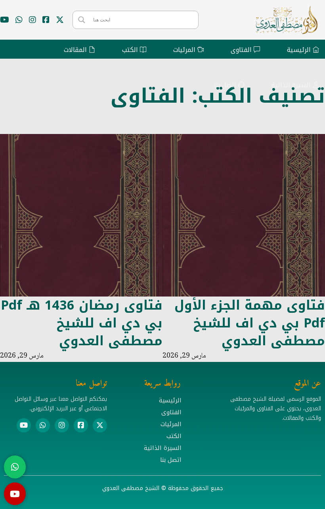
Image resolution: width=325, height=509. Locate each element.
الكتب (174, 436)
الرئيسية (170, 400)
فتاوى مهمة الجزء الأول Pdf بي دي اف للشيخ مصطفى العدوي (249, 323)
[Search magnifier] (81, 19)
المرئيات (171, 424)
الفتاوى (171, 412)
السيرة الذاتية (163, 448)
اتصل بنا (171, 459)
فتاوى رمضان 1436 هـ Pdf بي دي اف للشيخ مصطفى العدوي (81, 323)
